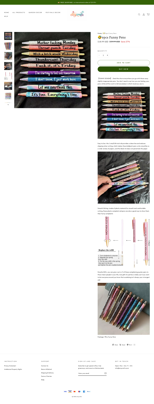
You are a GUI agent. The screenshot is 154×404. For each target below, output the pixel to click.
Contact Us (44, 366)
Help (6, 16)
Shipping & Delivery (47, 373)
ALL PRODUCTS (19, 12)
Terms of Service (46, 376)
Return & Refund (46, 369)
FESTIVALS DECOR (53, 12)
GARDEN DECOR (35, 12)
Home (6, 12)
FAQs (42, 380)
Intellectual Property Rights (13, 369)
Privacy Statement (10, 366)
